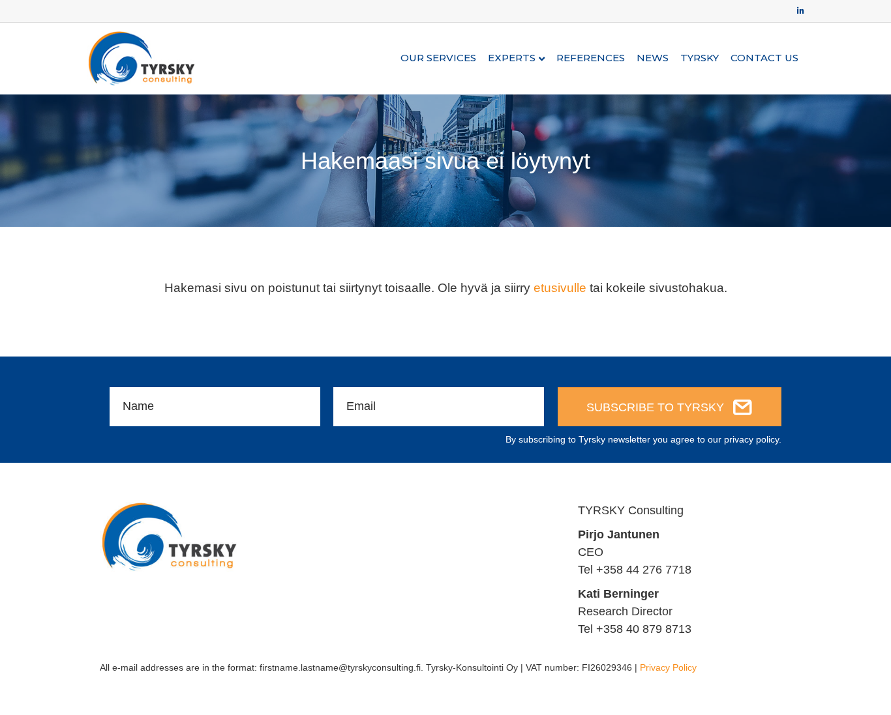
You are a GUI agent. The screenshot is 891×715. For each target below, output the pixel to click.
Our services (438, 57)
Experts (512, 57)
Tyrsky (699, 57)
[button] (669, 406)
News (653, 57)
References (590, 57)
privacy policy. (752, 439)
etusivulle (560, 288)
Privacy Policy (668, 667)
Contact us (764, 57)
